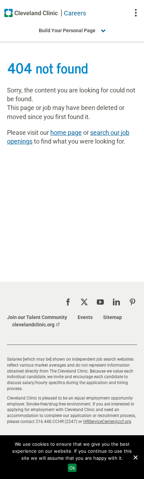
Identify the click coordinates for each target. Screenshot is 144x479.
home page (66, 132)
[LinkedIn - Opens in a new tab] (116, 302)
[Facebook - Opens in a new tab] (68, 302)
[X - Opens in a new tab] (84, 302)
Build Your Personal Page (67, 30)
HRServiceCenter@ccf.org (107, 421)
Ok (72, 468)
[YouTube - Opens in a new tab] (100, 302)
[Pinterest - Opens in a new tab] (132, 302)
